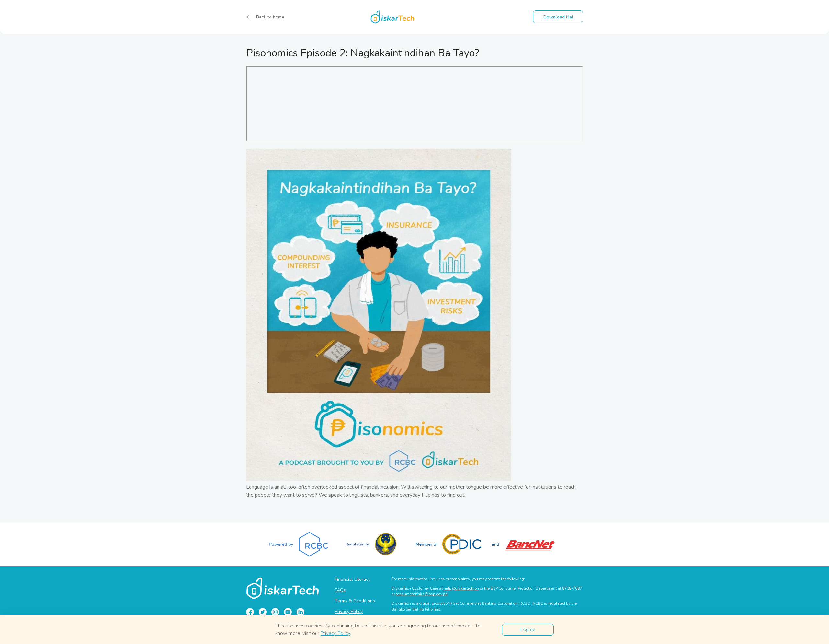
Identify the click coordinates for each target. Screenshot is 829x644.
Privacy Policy (349, 611)
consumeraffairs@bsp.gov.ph (422, 594)
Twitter (263, 612)
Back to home (270, 17)
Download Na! (558, 17)
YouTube (288, 612)
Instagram (275, 612)
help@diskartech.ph (461, 588)
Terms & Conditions (355, 601)
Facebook (250, 612)
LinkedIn (300, 612)
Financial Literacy (352, 579)
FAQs (340, 590)
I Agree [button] (527, 629)
